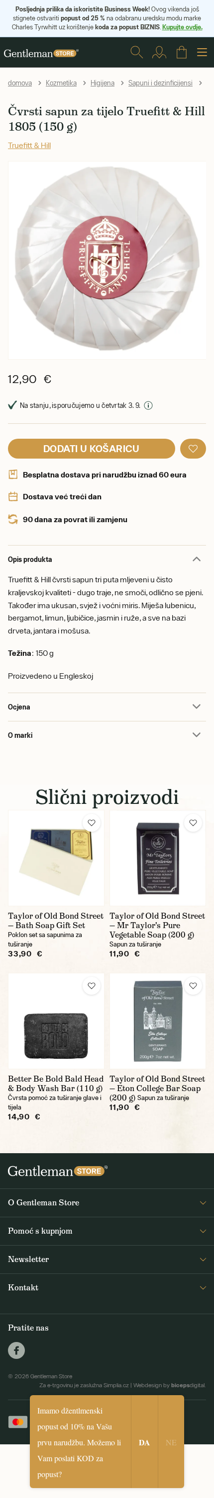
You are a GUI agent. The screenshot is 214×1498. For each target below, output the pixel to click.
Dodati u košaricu (91, 448)
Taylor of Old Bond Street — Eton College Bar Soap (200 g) (157, 1088)
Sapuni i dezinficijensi (160, 83)
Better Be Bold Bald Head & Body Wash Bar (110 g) (56, 1084)
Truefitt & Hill (29, 145)
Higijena (102, 83)
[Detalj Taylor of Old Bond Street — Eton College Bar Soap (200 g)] (157, 1021)
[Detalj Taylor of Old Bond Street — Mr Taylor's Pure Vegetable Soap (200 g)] (157, 858)
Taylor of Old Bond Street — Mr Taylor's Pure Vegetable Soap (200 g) (157, 925)
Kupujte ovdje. (182, 27)
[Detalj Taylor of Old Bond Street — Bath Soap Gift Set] (56, 858)
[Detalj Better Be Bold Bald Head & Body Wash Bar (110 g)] (56, 1021)
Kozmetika (61, 83)
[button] (193, 449)
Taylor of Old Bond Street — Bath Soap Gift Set (56, 921)
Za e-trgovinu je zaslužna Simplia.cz (84, 1385)
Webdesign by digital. (169, 1385)
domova (20, 83)
